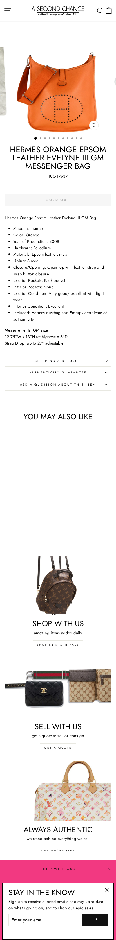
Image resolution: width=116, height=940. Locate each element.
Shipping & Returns (58, 361)
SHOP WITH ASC (58, 869)
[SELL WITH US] (58, 688)
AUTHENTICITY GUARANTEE (58, 372)
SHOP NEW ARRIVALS (58, 645)
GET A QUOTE (58, 748)
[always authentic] (58, 791)
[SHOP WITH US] (58, 585)
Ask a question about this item (58, 384)
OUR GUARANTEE (58, 850)
